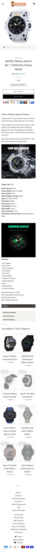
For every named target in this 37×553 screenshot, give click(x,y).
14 (29, 47)
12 (25, 47)
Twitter (19, 537)
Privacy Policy (18, 518)
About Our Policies (18, 526)
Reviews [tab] (5, 306)
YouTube (19, 542)
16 (33, 47)
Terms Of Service (18, 523)
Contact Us (18, 501)
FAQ (18, 507)
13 (27, 47)
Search (18, 493)
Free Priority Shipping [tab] (9, 319)
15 (31, 47)
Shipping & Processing (18, 529)
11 (23, 47)
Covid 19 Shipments (18, 504)
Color (18, 80)
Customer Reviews (18, 499)
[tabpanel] (18, 309)
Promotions (18, 532)
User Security (18, 515)
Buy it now (18, 96)
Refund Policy (18, 520)
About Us (18, 496)
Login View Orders (18, 510)
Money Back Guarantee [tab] (9, 312)
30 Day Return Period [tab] (8, 316)
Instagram (19, 540)
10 (21, 47)
